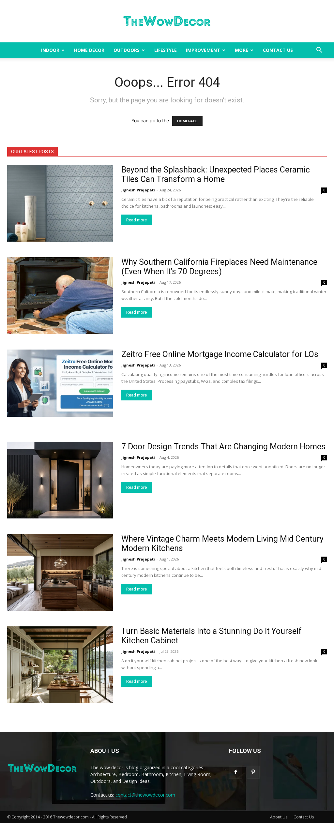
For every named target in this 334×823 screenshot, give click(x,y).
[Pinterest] (253, 772)
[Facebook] (235, 772)
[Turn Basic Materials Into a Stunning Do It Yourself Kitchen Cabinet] (60, 664)
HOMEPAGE (187, 121)
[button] (319, 51)
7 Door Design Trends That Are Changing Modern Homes (223, 446)
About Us (278, 817)
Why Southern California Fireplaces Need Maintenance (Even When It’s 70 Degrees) (219, 266)
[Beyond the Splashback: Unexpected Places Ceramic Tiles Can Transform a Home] (60, 203)
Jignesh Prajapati (138, 189)
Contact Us (278, 50)
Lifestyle (165, 50)
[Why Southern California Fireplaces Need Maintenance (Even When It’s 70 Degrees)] (60, 295)
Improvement (203, 50)
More (241, 50)
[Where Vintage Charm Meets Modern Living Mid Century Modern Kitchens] (60, 572)
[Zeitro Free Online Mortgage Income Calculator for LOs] (60, 383)
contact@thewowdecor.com (145, 795)
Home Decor (89, 50)
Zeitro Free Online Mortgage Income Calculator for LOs (219, 354)
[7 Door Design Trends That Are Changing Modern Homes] (60, 480)
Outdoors (127, 50)
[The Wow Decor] (167, 21)
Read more (136, 219)
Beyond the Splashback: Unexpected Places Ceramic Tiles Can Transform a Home (215, 174)
